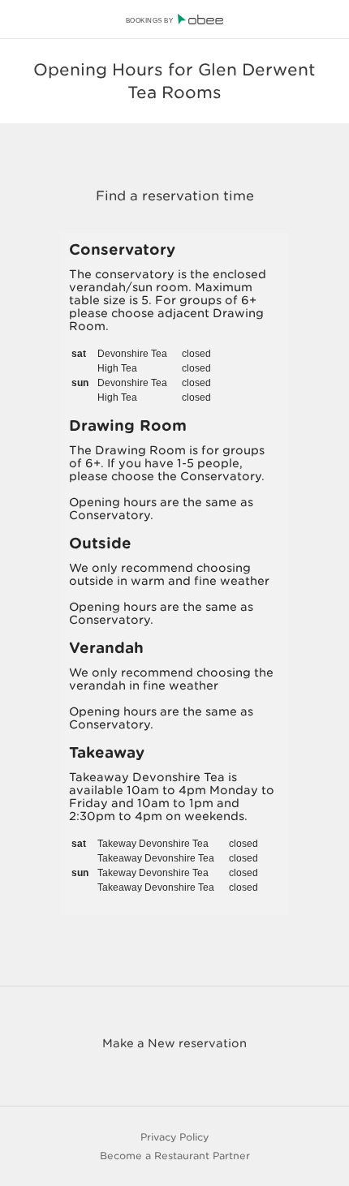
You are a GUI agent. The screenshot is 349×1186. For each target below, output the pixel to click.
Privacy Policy (174, 1137)
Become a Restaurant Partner (175, 1155)
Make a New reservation (174, 1043)
